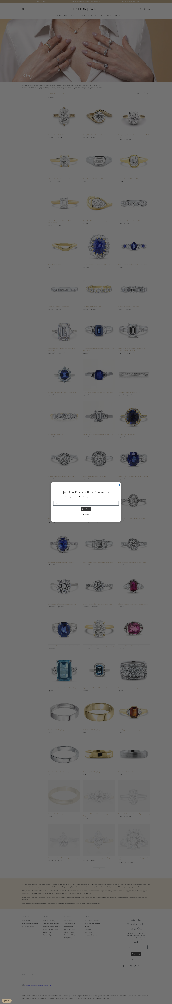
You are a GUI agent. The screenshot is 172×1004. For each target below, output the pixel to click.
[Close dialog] (118, 485)
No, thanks (86, 514)
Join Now (86, 509)
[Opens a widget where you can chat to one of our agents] (7, 1001)
